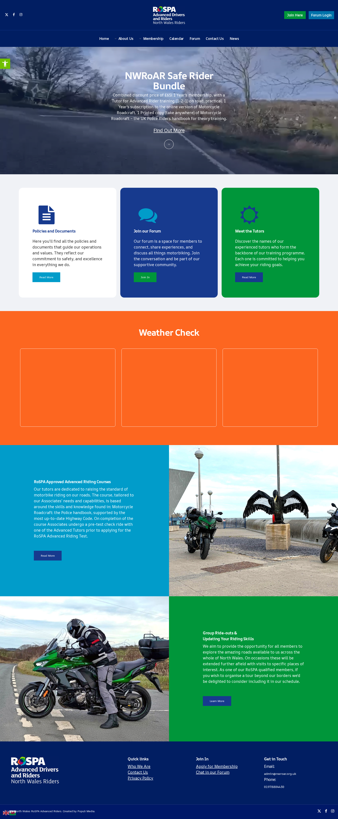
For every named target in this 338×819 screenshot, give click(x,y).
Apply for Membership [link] (217, 766)
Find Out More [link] (169, 130)
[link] (5, 64)
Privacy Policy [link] (140, 778)
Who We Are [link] (139, 766)
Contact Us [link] (138, 772)
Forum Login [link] (321, 15)
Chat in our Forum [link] (212, 772)
